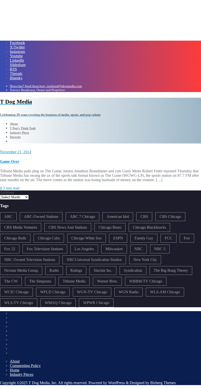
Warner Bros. (107, 281)
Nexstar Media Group (21, 270)
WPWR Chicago (96, 303)
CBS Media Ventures (20, 227)
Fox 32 (9, 249)
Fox (187, 238)
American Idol (118, 216)
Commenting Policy (25, 366)
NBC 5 (159, 249)
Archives (7, 192)
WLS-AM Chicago (165, 292)
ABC (8, 216)
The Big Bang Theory (171, 270)
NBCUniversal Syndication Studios (94, 260)
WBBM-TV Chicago (145, 281)
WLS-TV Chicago (18, 303)
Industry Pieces (21, 374)
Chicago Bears (110, 227)
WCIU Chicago (16, 292)
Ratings (76, 270)
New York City (145, 260)
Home (14, 370)
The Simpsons (40, 281)
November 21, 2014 (15, 152)
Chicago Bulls (15, 238)
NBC (138, 249)
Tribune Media (74, 281)
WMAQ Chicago (58, 303)
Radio (54, 270)
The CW (11, 281)
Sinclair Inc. (103, 270)
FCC (168, 238)
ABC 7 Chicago (82, 216)
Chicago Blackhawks (149, 227)
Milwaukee (114, 249)
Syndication (133, 270)
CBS (144, 216)
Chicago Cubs (49, 238)
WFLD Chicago (52, 292)
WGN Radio (128, 292)
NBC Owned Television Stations (29, 260)
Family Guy (144, 238)
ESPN (118, 238)
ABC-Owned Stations (41, 216)
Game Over (9, 161)
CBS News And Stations (68, 227)
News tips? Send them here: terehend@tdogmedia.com (46, 86)
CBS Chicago (170, 216)
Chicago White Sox (86, 238)
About (15, 361)
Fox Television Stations (45, 249)
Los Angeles (84, 249)
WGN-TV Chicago (92, 292)
